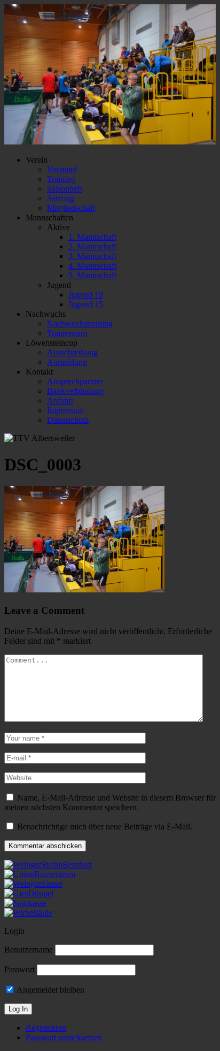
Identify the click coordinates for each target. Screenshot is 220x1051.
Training (61, 179)
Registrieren (46, 1027)
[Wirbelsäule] (28, 912)
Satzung (60, 198)
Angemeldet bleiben (49, 989)
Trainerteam (67, 333)
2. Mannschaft (92, 246)
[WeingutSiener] (33, 883)
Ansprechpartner (75, 381)
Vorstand (62, 169)
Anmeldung (67, 362)
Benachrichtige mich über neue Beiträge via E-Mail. (104, 826)
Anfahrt (60, 400)
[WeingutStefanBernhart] (48, 864)
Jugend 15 (85, 304)
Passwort (19, 969)
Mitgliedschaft (71, 207)
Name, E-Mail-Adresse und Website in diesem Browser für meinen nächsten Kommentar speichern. (110, 802)
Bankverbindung (75, 390)
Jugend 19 (85, 294)
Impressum (65, 410)
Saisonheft (64, 188)
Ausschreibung (72, 352)
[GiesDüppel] (28, 893)
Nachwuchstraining (80, 323)
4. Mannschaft (92, 265)
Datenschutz (68, 419)
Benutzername (28, 949)
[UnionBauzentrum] (39, 874)
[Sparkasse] (25, 903)
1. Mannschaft (92, 236)
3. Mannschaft (92, 256)
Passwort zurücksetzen (64, 1037)
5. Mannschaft (92, 275)
